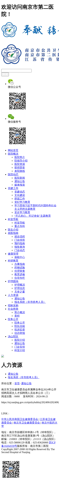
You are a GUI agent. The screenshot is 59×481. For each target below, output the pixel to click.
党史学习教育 (22, 212)
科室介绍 (19, 350)
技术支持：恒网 (10, 455)
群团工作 (19, 198)
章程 (17, 315)
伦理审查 (19, 271)
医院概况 (13, 153)
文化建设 (19, 195)
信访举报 (19, 333)
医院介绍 (19, 340)
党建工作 (13, 188)
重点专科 (19, 226)
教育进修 (19, 274)
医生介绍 (13, 229)
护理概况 (19, 284)
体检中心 (19, 257)
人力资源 (13, 295)
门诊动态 (19, 250)
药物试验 (19, 267)
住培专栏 (19, 277)
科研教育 (13, 260)
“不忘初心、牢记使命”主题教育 (32, 215)
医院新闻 (19, 177)
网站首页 (13, 150)
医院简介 (19, 157)
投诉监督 (19, 329)
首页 (17, 383)
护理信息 (19, 288)
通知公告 (19, 181)
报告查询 (19, 246)
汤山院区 (13, 336)
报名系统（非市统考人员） (30, 302)
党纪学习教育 (22, 202)
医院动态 (13, 174)
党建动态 (19, 191)
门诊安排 (19, 346)
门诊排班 (19, 240)
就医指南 (13, 233)
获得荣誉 (19, 167)
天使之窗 (19, 291)
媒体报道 (19, 184)
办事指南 (19, 264)
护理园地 (13, 281)
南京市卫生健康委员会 (27, 422)
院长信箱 (19, 326)
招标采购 (13, 305)
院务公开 (13, 319)
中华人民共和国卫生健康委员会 (20, 419)
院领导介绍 (21, 160)
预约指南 (19, 243)
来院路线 (19, 171)
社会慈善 (13, 308)
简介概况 (19, 312)
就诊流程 (19, 236)
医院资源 (19, 164)
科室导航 (13, 219)
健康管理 (13, 253)
